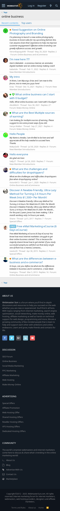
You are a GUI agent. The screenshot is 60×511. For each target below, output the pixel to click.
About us (32, 507)
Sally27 (13, 161)
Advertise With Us (14, 469)
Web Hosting (8, 379)
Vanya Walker (16, 126)
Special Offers (16, 221)
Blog (8, 465)
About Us (10, 460)
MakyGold (14, 146)
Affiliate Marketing (10, 375)
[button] (3, 6)
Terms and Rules (18, 507)
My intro (15, 76)
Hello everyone (19, 154)
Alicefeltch (14, 105)
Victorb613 (14, 182)
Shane (12, 218)
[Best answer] (13, 94)
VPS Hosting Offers (11, 426)
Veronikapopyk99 (18, 51)
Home (41, 507)
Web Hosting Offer (11, 412)
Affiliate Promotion (11, 407)
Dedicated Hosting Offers (14, 431)
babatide (14, 69)
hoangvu (14, 272)
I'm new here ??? (20, 59)
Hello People (17, 134)
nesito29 (13, 251)
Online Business (9, 361)
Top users (26, 22)
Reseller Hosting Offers (12, 421)
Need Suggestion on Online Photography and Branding (27, 31)
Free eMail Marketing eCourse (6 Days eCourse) (33, 228)
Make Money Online (26, 107)
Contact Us (11, 474)
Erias (12, 86)
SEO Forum (7, 356)
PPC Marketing (9, 370)
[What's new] (51, 5)
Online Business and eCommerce (33, 54)
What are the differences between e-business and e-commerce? (33, 260)
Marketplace (12, 478)
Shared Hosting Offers (12, 417)
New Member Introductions (22, 72)
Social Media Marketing (13, 365)
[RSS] (47, 507)
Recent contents (10, 22)
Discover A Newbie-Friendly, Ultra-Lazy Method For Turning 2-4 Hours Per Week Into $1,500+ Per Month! (33, 193)
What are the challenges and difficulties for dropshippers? (28, 170)
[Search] (56, 5)
